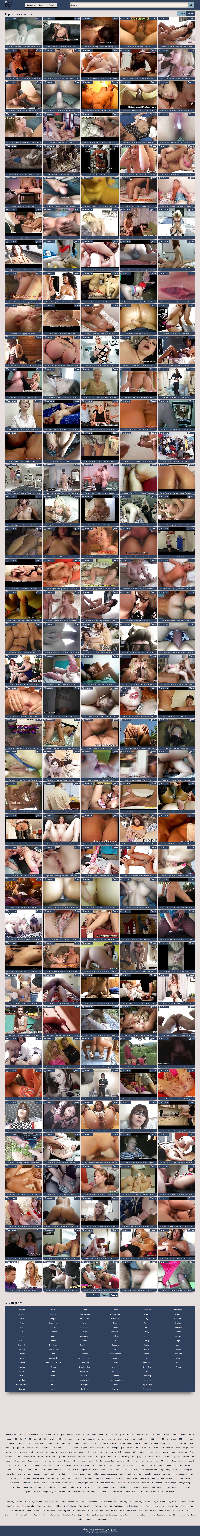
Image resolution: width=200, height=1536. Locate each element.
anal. (121, 1474)
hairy (16, 1452)
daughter (91, 1439)
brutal (24, 1465)
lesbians (150, 1461)
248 (91, 1443)
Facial (53, 1384)
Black (22, 1358)
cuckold (137, 1443)
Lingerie (115, 1345)
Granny (84, 1375)
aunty (140, 1439)
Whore (178, 1358)
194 (100, 1452)
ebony (42, 1469)
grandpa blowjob (67, 1434)
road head (186, 1487)
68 (40, 1439)
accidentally (66, 1465)
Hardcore (84, 1389)
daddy (94, 1434)
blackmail (63, 1452)
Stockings (178, 1309)
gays (29, 1474)
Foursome (84, 1336)
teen (63, 1443)
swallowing (84, 1465)
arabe (156, 1448)
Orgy (147, 1318)
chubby (145, 1443)
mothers (72, 1452)
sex (44, 1465)
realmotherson (29, 1456)
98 (162, 1461)
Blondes (22, 1362)
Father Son (84, 1318)
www (126, 1439)
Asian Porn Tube (40, 1515)
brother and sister (172, 1487)
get (7, 1448)
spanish (128, 1474)
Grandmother (84, 1367)
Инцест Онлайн (33, 1510)
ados (17, 1465)
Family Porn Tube (85, 1506)
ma (145, 1456)
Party (147, 1331)
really (94, 1452)
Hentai (115, 1309)
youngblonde (46, 1448)
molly (118, 1465)
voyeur (133, 1439)
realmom (11, 1469)
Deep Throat (53, 1349)
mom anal (51, 1478)
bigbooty (61, 1456)
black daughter (15, 1478)
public (122, 1434)
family (183, 1434)
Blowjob (21, 1367)
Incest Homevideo (184, 1510)
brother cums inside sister (120, 1487)
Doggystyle (53, 1358)
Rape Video (41, 1506)
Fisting (84, 1331)
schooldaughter (186, 1469)
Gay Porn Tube (83, 1515)
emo (142, 1461)
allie (119, 1439)
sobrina (37, 1474)
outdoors (166, 1474)
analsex (113, 1452)
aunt (23, 1461)
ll (119, 1456)
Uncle (178, 1345)
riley (161, 1469)
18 (30, 1439)
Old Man (115, 1389)
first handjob (92, 1491)
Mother (115, 1375)
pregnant (114, 1434)
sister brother (105, 1491)
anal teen (88, 1478)
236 (23, 1448)
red (47, 1452)
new (147, 1439)
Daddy (53, 1340)
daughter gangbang (147, 1478)
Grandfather (84, 1362)
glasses (40, 1452)
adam (105, 1443)
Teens (178, 1331)
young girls (110, 1478)
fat (158, 1439)
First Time (84, 1327)
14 (107, 1434)
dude (8, 1461)
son (53, 1456)
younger (49, 1443)
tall (181, 1465)
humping (125, 1456)
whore (117, 1469)
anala (19, 1443)
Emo (53, 1375)
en (103, 1439)
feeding (51, 1465)
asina (175, 1465)
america (150, 1452)
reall (85, 1443)
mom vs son (117, 1491)
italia (120, 1452)
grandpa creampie (33, 1491)
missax (95, 1469)
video (158, 1452)
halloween (182, 1461)
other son (121, 1483)
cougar (185, 1448)
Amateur (21, 1314)
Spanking (147, 1375)
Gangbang (84, 1345)
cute (192, 1439)
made (75, 1474)
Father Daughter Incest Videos (152, 1506)
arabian (165, 1452)
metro (178, 1448)
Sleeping (146, 1362)
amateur (130, 1448)
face (137, 1448)
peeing (32, 1452)
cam (30, 1465)
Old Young (147, 1309)
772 (134, 1452)
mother (140, 1434)
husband (183, 1443)
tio (193, 1456)
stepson (84, 1448)
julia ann (160, 1478)
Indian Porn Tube (188, 1515)
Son (146, 1371)
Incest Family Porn (17, 1510)
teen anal (38, 1487)
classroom (71, 1456)
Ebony (53, 1371)
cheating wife (130, 1491)
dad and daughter (153, 1491)
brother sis (26, 1483)
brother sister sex (75, 1487)
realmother (39, 1443)
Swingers (178, 1327)
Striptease (178, 1318)
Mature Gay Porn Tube (33, 1502)
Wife (178, 1362)
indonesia (130, 1434)
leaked (48, 1434)
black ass (36, 1483)
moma (59, 1461)
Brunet (22, 1389)
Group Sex (84, 1380)
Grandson (84, 1371)
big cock (27, 1478)
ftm (170, 1443)
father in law (15, 1487)
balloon (127, 1452)
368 (65, 1439)
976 (30, 1443)
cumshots (21, 1474)
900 (45, 1439)
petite (175, 1469)
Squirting (147, 1380)
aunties (37, 1465)
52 (21, 1439)
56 (163, 1439)
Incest (115, 1323)
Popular (52, 5)
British (22, 1375)
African (22, 1309)
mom (101, 1434)
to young (145, 1483)
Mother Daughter (115, 1380)
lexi (69, 1469)
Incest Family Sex (48, 1510)
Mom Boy (116, 1367)
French (84, 1340)
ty (78, 1461)
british (92, 1448)
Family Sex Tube (132, 1506)
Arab (22, 1323)
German (84, 1353)
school (168, 1465)
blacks (18, 1456)
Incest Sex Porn (187, 1506)
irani (191, 1474)
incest (55, 1434)
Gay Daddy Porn (125, 1502)
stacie (173, 1461)
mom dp (146, 1487)
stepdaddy (147, 1474)
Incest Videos (26, 1515)
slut (101, 1461)
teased (163, 1443)
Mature (116, 1358)
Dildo (53, 1353)
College (53, 1314)
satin (110, 1469)
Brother (22, 1380)
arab (87, 1452)
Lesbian (115, 1336)
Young (178, 1367)
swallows (81, 1456)
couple (8, 1452)
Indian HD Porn (173, 1515)
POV (147, 1327)
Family (53, 1389)
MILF (116, 1349)
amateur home (38, 1478)
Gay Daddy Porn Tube (14, 1502)
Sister (147, 1358)
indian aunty (77, 1478)
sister (70, 1443)
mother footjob (60, 1487)
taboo (81, 1452)
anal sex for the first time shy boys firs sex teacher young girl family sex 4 (70, 1483)
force (192, 1452)
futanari (100, 1448)
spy (18, 1448)
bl (64, 1469)
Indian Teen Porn (158, 1515)
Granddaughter (84, 1358)
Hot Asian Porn (55, 1515)
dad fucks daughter (180, 1474)
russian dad (14, 1483)
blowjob (130, 1461)
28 (115, 1439)
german (188, 1465)
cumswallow (109, 1461)
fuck (25, 1443)
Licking (116, 1340)
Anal (22, 1318)
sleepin (40, 1456)
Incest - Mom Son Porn (147, 1510)
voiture (98, 1443)
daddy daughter (102, 1487)
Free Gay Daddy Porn (89, 1502)
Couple (53, 1318)
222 (35, 1439)
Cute (53, 1336)
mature (30, 1448)
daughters (9, 1456)
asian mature (132, 1478)
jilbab (103, 1456)
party (139, 1456)
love (109, 1456)
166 (186, 1439)
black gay (136, 1487)
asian (84, 1439)
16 (60, 1439)
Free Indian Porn (116, 1519)
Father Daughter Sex (128, 1510)
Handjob (84, 1384)
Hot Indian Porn (101, 1519)
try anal (141, 1491)
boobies (186, 1456)
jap (174, 1456)
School (147, 1353)
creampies (135, 1469)
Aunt (22, 1336)
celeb (78, 1434)
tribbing (122, 1443)
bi (98, 1439)
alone (49, 1469)
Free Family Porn (101, 1506)
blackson (57, 1448)
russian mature (168, 1491)
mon (151, 1456)
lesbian (90, 1456)
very (167, 1461)
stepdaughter (93, 1474)
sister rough (27, 1487)
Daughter (53, 1345)
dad (97, 1456)
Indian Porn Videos (85, 1519)
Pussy (147, 1340)
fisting (93, 1465)
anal (37, 1448)
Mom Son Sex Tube (166, 1510)
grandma (102, 1465)
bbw (77, 1439)
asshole (157, 1474)
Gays (84, 1349)
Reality (147, 1345)
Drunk (53, 1367)
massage (10, 1443)
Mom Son (116, 1371)
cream (84, 1461)
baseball (167, 1456)
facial (57, 1443)
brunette (137, 1474)
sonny (51, 1461)
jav (115, 1456)
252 (107, 1448)
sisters (110, 1465)
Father (84, 1309)
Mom (116, 1362)
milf (73, 1461)
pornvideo (11, 1474)
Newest (42, 5)
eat (69, 1474)
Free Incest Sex (79, 1510)
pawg (168, 1469)
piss (122, 1448)
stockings (151, 1465)
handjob (78, 1443)
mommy (23, 1452)
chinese (191, 1434)
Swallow (178, 1323)
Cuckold (53, 1327)
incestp (82, 1474)
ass (179, 1456)
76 (64, 1448)
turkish (166, 1434)
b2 (150, 1448)
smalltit (62, 1474)
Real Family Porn (116, 1506)
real (162, 1448)
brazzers (169, 1448)
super (144, 1448)
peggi (191, 1443)
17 (25, 1439)
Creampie (53, 1323)
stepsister (121, 1461)
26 (153, 1434)
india (10, 1465)
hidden (173, 1452)
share (47, 1456)
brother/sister (128, 1465)
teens (30, 1461)
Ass (21, 1331)
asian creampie (171, 1483)
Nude (115, 1384)
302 (69, 1448)
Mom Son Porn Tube (95, 1510)
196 (105, 1452)
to (167, 1439)
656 (180, 1439)
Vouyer (178, 1349)
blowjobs (57, 1469)
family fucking (184, 1483)
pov (137, 1465)
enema (173, 1439)
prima (109, 1439)
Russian (147, 1349)
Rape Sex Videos (13, 1506)
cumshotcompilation (149, 1469)
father (44, 1461)
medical (113, 1443)
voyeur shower (64, 1491)
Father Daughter (84, 1314)
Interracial (115, 1331)
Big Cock (21, 1345)
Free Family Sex (70, 1506)
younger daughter (49, 1491)
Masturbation (115, 1353)
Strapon (178, 1314)
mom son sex (11, 1434)
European (53, 1380)
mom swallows (133, 1483)
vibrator (45, 1474)
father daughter (79, 1491)
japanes (9, 1439)
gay (192, 1448)
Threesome (178, 1336)
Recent (191, 13)
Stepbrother (147, 1384)
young (159, 1434)
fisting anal (99, 1478)
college (53, 1474)
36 (16, 1439)
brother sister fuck (36, 1434)
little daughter (171, 1478)
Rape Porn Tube (188, 1502)
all (83, 1434)
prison (103, 1469)
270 (175, 1443)
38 (88, 1434)
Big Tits (22, 1349)
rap (58, 1465)
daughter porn (157, 1483)
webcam (175, 1434)
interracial (93, 1461)
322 (152, 1439)
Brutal (53, 1309)
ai (137, 1461)
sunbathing (183, 1452)
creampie (115, 1448)
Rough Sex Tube (28, 1506)
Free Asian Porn (69, 1515)
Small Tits (147, 1367)
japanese (154, 1443)
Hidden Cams (115, 1314)
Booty (21, 1371)
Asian (22, 1327)
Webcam (178, 1353)
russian (160, 1465)
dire (156, 1461)
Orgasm (147, 1314)
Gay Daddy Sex (173, 1502)
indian (129, 1443)
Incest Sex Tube (173, 1506)
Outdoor (147, 1323)
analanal (125, 1469)
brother (141, 1452)
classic (75, 1469)
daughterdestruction (109, 1474)
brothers (16, 1461)
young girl (48, 1487)
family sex (22, 1434)
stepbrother (85, 1469)
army (37, 1461)
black (71, 1439)
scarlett (158, 1456)
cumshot (52, 1439)
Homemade (115, 1318)
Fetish (84, 1323)
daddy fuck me (157, 1487)
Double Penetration (53, 1362)
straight (21, 1469)
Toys (178, 1340)
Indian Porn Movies (127, 1515)
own (143, 1465)
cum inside (120, 1478)
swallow (54, 1452)
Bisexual (21, 1353)
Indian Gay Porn (143, 1515)
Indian (115, 1327)
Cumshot (53, 1331)
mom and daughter (107, 1483)
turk (133, 1456)
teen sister (89, 1487)
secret (191, 1461)
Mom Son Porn (111, 1510)
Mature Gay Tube (51, 1502)
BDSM (21, 1340)
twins (76, 1465)
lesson (66, 1461)
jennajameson (32, 1469)
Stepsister (147, 1389)
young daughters (63, 1478)
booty (76, 1448)
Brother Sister (22, 1384)
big (13, 1448)
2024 (147, 1434)
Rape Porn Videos (54, 1506)
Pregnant (147, 1336)
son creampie (185, 1478)
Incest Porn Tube (11, 1515)
